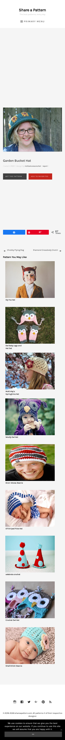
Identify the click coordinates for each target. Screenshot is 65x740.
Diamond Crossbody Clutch (45, 250)
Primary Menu (34, 21)
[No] (61, 729)
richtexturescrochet (33, 166)
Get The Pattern (13, 176)
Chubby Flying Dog (15, 250)
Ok (33, 734)
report (45, 166)
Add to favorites (39, 176)
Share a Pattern (32, 10)
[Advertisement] (32, 71)
